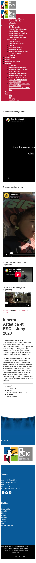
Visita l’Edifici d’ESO (16, 35)
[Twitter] (20, 556)
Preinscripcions (14, 41)
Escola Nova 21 (14, 27)
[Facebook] (11, 556)
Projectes (8, 63)
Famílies (8, 59)
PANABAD (7, 311)
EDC (10, 96)
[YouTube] (24, 556)
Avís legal (15, 550)
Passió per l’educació (12, 61)
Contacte (12, 55)
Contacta (7, 550)
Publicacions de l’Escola (17, 67)
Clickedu (12, 98)
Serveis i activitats (15, 49)
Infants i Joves (10, 57)
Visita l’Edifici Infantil (16, 31)
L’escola (11, 17)
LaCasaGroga (20, 311)
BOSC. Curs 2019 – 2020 (17, 78)
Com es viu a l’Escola (16, 19)
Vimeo (5, 313)
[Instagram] (16, 556)
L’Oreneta (12, 65)
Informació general (15, 47)
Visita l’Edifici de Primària (18, 33)
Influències (12, 23)
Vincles (11, 25)
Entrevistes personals (16, 43)
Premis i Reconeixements (17, 29)
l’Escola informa (10, 39)
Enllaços (8, 94)
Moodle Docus (14, 100)
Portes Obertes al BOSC (17, 37)
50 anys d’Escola (14, 21)
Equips (11, 45)
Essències (8, 15)
